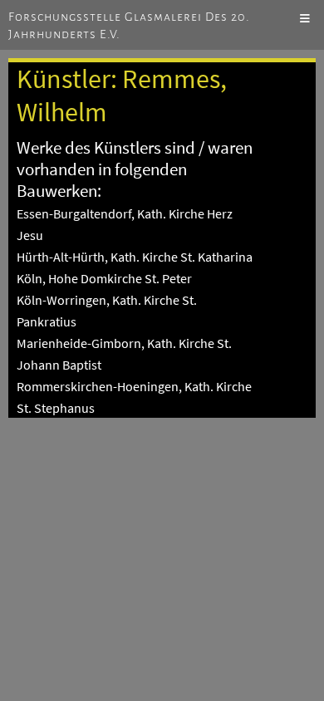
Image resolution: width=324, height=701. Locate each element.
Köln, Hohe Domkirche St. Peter (104, 278)
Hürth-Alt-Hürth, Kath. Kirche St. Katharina (135, 256)
